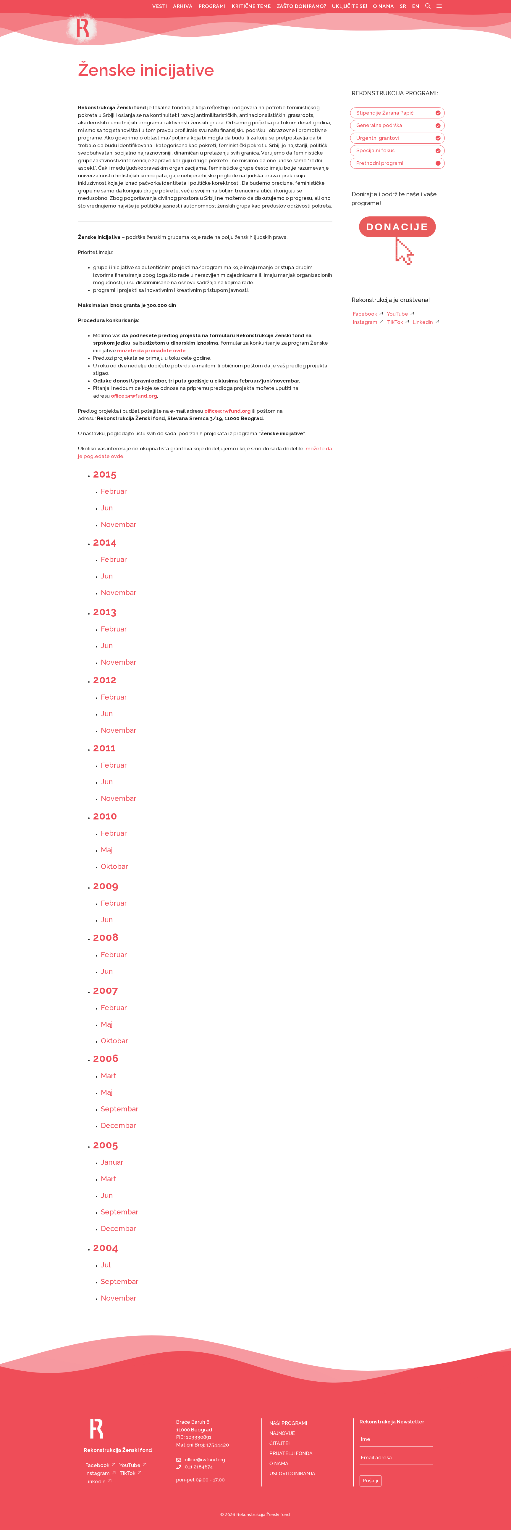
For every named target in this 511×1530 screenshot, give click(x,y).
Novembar (118, 524)
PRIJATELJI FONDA (291, 1453)
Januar (112, 1162)
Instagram (365, 322)
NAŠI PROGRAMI (288, 1423)
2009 (105, 886)
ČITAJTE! (279, 1443)
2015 (105, 474)
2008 (106, 937)
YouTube (397, 314)
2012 (105, 680)
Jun (107, 508)
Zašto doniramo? (301, 6)
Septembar (119, 1109)
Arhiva (183, 6)
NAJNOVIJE (282, 1433)
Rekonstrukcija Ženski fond (263, 1514)
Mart (108, 1075)
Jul (106, 1265)
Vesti (159, 6)
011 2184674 (199, 1467)
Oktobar (114, 866)
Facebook (365, 314)
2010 (105, 816)
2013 (104, 611)
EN (415, 6)
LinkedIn (423, 322)
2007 (105, 990)
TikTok (395, 322)
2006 (105, 1058)
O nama (383, 6)
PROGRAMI (212, 6)
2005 (105, 1145)
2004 (105, 1247)
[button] (439, 6)
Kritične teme (251, 6)
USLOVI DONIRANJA (292, 1473)
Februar (115, 491)
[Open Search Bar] (428, 6)
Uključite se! (349, 6)
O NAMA (278, 1463)
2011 (104, 748)
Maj (107, 850)
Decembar (118, 1125)
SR (403, 6)
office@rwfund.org (205, 1459)
